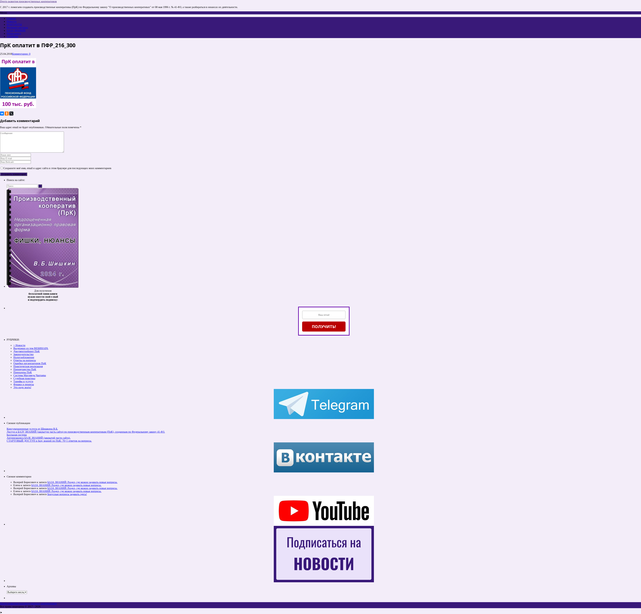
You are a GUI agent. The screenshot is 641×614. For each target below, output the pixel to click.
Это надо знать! (22, 387)
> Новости (19, 345)
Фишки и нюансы (23, 384)
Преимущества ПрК (24, 369)
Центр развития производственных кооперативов (28, 1)
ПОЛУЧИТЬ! (324, 326)
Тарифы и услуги (23, 381)
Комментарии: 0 (21, 53)
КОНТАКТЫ (14, 24)
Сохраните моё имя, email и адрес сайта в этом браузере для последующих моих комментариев (57, 168)
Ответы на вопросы (24, 360)
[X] (11, 114)
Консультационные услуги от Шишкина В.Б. (32, 428)
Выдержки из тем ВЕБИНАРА (30, 348)
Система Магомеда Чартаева (29, 375)
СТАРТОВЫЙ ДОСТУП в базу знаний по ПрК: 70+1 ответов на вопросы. (49, 440)
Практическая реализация (28, 366)
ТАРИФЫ (12, 36)
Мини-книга (14, 33)
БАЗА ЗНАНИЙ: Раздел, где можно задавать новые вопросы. (82, 482)
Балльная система (17, 434)
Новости (12, 21)
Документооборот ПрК (26, 351)
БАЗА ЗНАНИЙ (16, 30)
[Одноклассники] (7, 114)
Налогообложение (23, 357)
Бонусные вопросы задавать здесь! (67, 494)
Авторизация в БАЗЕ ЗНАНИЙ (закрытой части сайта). (38, 437)
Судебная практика (24, 378)
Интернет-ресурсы (17, 27)
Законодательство (23, 354)
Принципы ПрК (22, 372)
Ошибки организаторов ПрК (29, 363)
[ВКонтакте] (2, 114)
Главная (11, 18)
